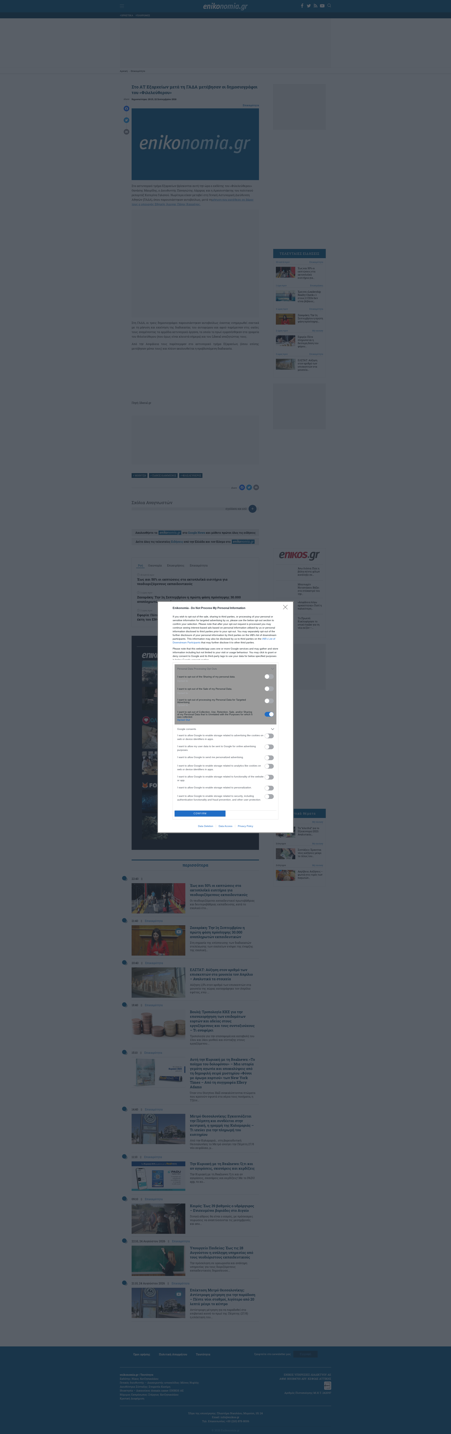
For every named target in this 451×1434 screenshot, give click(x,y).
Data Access (225, 826)
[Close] (286, 608)
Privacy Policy (245, 826)
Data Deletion (205, 826)
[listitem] (225, 669)
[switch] (269, 676)
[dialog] (225, 717)
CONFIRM (200, 813)
